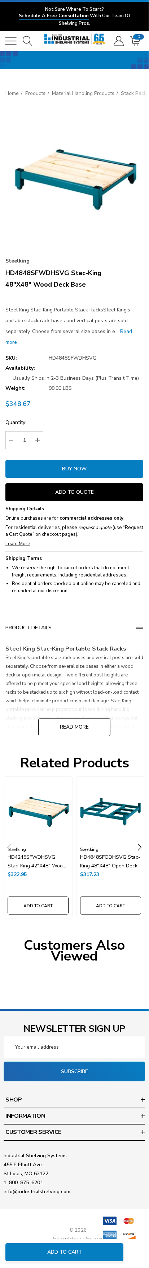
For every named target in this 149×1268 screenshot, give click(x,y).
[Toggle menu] (11, 41)
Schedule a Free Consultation (54, 16)
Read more (74, 727)
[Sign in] (118, 41)
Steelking (17, 260)
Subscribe (74, 1071)
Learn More (17, 544)
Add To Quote (74, 492)
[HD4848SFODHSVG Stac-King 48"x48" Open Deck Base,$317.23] (110, 811)
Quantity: (15, 422)
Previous (9, 847)
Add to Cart (64, 1252)
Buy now (74, 468)
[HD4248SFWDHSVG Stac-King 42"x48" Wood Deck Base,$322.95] (38, 811)
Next (139, 847)
